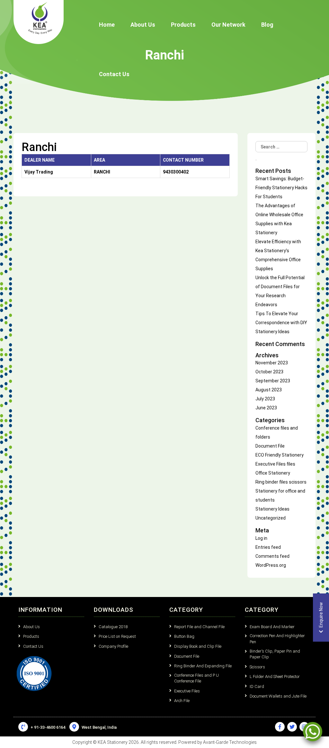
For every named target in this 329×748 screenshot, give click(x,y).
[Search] (256, 160)
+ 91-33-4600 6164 (47, 727)
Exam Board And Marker (272, 626)
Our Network (228, 24)
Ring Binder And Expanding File (203, 665)
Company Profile (113, 646)
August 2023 (268, 389)
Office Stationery (272, 473)
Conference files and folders (276, 432)
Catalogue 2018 (113, 626)
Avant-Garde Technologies (230, 742)
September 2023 (272, 380)
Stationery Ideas (272, 509)
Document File (270, 446)
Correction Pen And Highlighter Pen (277, 638)
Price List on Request (117, 636)
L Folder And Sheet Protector (275, 676)
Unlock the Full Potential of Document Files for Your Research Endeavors (280, 291)
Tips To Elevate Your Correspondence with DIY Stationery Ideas (281, 322)
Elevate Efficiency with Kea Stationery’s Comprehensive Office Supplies (278, 255)
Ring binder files (271, 482)
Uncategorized (270, 518)
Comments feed (272, 556)
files (291, 464)
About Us (142, 24)
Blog (267, 24)
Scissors (257, 666)
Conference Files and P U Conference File (196, 678)
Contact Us (114, 74)
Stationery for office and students (280, 495)
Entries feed (268, 547)
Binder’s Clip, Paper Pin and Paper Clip (275, 654)
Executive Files (270, 464)
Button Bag (184, 636)
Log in (261, 538)
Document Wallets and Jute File (278, 696)
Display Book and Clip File (197, 646)
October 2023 (269, 371)
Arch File (182, 700)
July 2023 (265, 398)
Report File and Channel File (199, 626)
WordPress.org (270, 565)
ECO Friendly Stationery (279, 455)
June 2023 (266, 407)
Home (107, 24)
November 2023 (271, 362)
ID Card (257, 686)
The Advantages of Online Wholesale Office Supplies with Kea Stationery (279, 219)
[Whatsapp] (313, 732)
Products (183, 24)
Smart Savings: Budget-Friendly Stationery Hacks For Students (281, 187)
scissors (298, 482)
